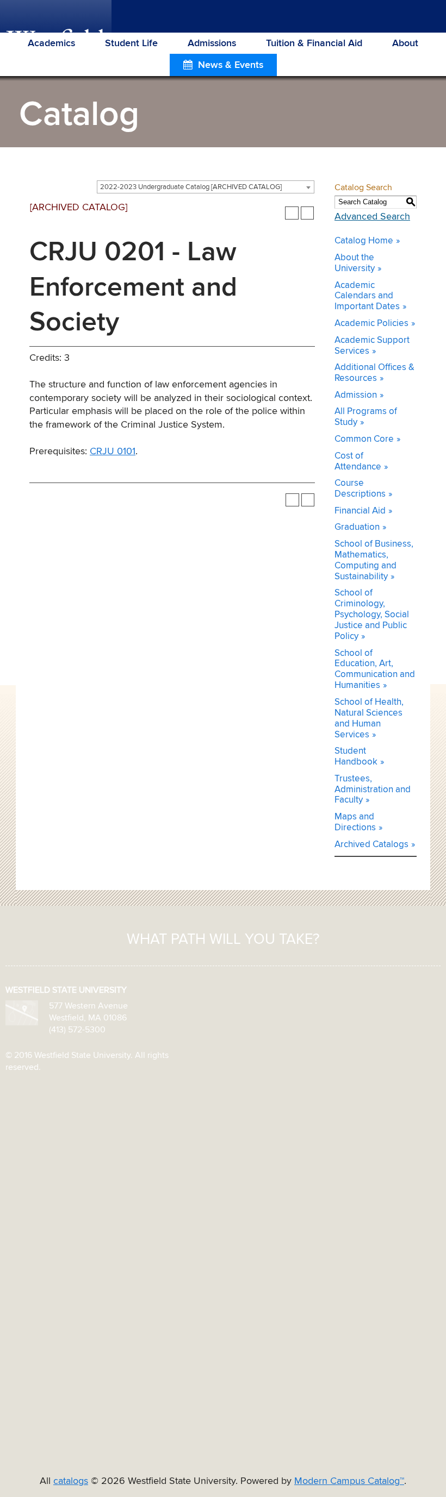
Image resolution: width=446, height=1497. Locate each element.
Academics (51, 43)
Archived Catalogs (371, 844)
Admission (355, 395)
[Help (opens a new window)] (307, 213)
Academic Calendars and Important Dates (367, 296)
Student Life (131, 43)
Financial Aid (360, 511)
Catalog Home (363, 241)
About (405, 43)
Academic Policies (371, 323)
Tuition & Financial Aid (314, 43)
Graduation (357, 527)
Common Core (364, 439)
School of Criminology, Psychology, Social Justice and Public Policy (371, 614)
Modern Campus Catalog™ (349, 1481)
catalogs (70, 1481)
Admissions (212, 43)
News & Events (230, 65)
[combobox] (205, 186)
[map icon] (21, 1013)
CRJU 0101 (112, 451)
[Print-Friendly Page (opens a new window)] (292, 213)
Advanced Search (372, 217)
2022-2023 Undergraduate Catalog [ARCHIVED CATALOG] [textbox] (191, 187)
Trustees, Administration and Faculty (372, 789)
